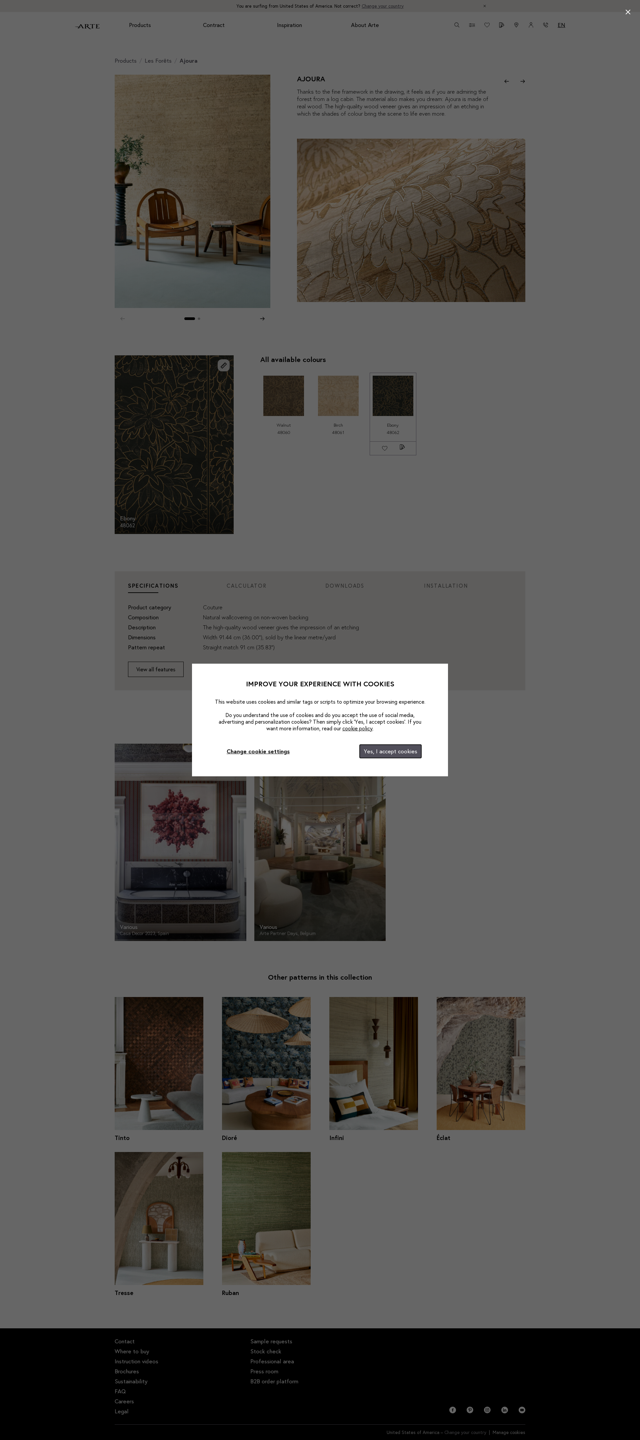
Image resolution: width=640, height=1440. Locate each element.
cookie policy (357, 728)
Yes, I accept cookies (390, 751)
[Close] (628, 12)
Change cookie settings (258, 751)
